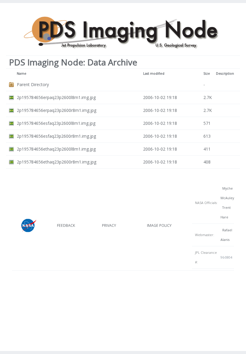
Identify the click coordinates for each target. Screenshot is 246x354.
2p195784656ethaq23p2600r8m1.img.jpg (56, 162)
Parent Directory (33, 84)
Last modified (153, 73)
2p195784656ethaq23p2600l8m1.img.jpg (56, 149)
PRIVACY (109, 225)
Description (225, 73)
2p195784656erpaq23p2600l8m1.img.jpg (56, 97)
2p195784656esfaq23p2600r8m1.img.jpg (56, 136)
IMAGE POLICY (159, 225)
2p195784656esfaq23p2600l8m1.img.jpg (56, 123)
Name (21, 73)
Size (206, 73)
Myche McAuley (227, 193)
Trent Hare (225, 212)
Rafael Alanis (226, 235)
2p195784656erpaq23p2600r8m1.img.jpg (56, 110)
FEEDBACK (66, 225)
